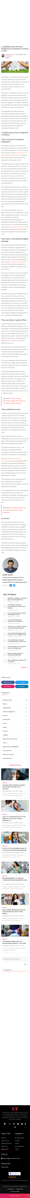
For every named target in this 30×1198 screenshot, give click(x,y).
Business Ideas (19, 1138)
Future (17, 1143)
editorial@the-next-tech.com (11, 1158)
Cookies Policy (10, 1189)
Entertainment (19, 1146)
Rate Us (20, 1177)
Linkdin (22, 686)
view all (23, 667)
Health (24, 54)
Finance (17, 1140)
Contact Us (4, 1146)
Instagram (8, 686)
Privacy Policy (19, 1189)
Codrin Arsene (10, 54)
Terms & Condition (15, 1191)
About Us (4, 1138)
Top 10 (17, 1149)
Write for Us (5, 1140)
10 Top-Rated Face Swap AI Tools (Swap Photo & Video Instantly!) (14, 510)
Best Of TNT (4, 1149)
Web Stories (4, 1167)
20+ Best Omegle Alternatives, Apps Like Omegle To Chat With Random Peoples (14, 401)
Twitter (22, 682)
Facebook (8, 682)
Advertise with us (6, 1143)
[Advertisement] (15, 26)
